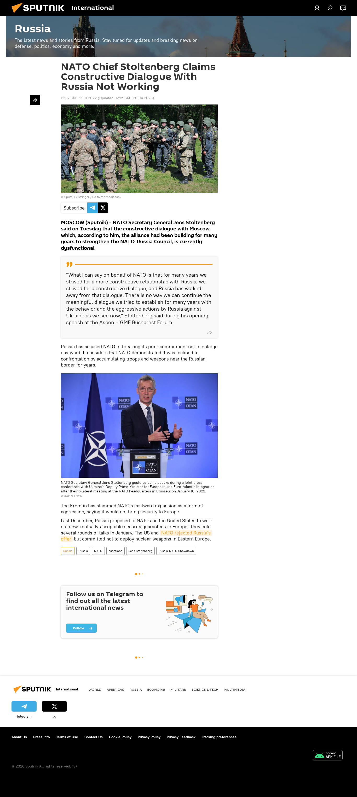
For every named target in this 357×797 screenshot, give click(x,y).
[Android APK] (328, 756)
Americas (115, 689)
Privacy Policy (149, 737)
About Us (19, 737)
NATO (98, 551)
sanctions (115, 551)
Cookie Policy (120, 737)
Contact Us (93, 737)
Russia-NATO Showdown (176, 551)
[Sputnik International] (40, 14)
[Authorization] (317, 8)
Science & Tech (205, 689)
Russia (67, 551)
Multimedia (234, 689)
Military (178, 689)
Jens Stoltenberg (140, 551)
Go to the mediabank (106, 197)
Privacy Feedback (181, 737)
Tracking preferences (219, 737)
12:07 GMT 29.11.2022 (79, 98)
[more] (209, 332)
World (95, 689)
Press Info (41, 737)
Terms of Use (67, 737)
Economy (156, 689)
